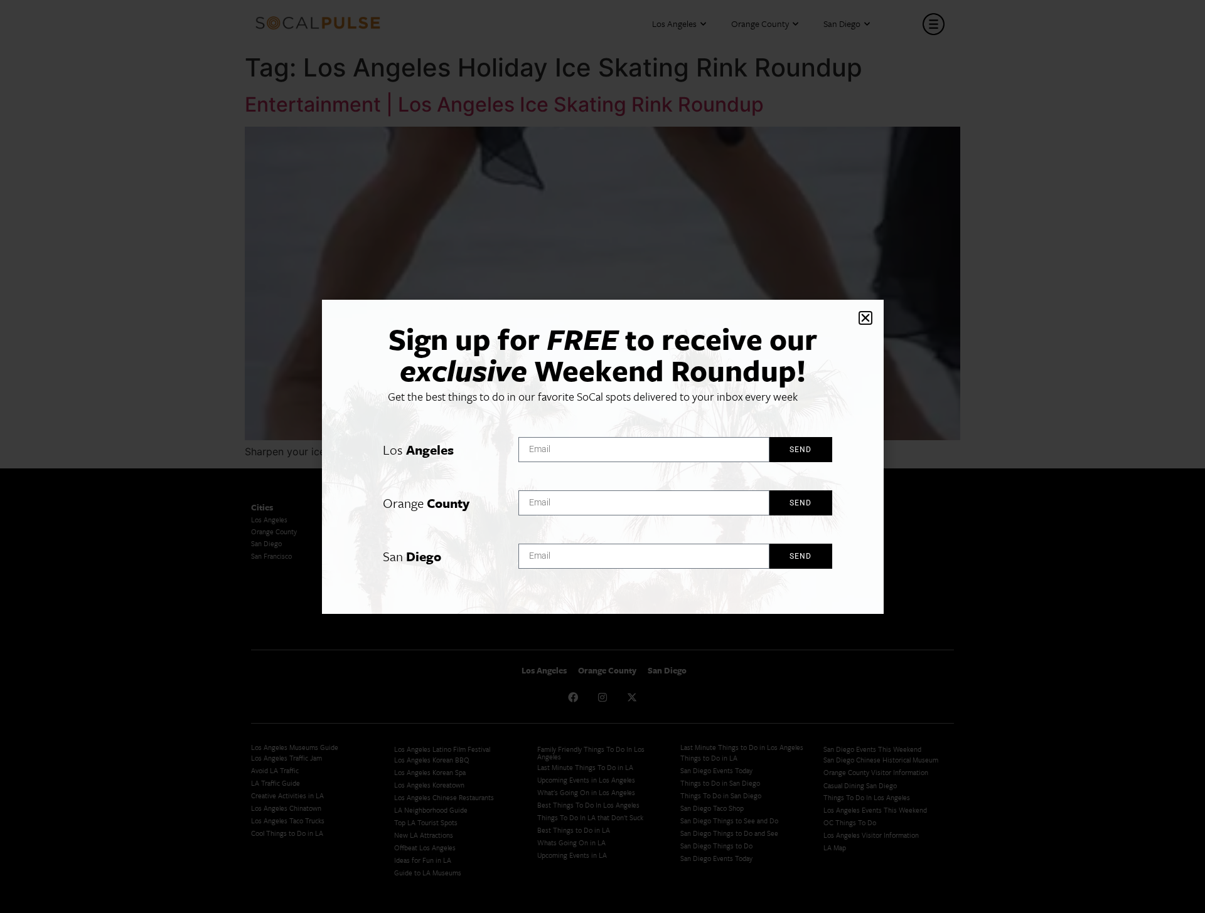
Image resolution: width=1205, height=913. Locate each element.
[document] (602, 456)
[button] (865, 318)
